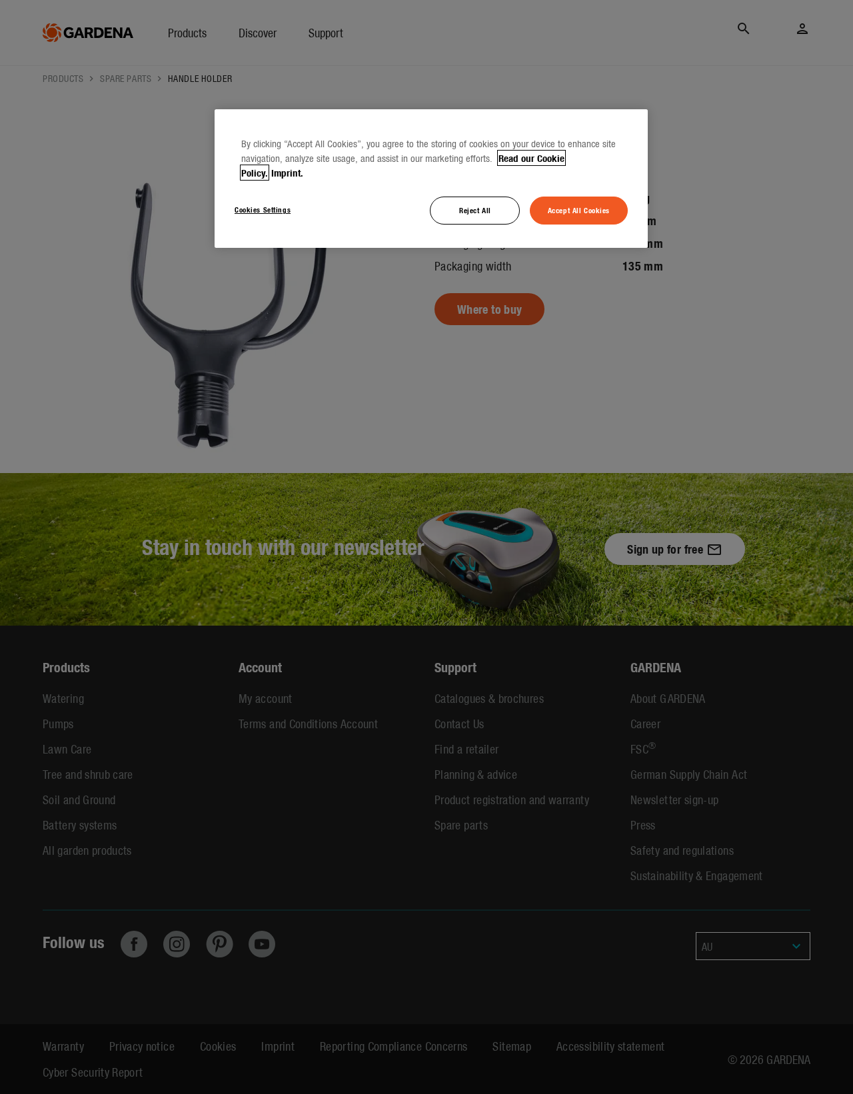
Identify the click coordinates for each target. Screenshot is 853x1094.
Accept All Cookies (579, 210)
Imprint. (287, 172)
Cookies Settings (263, 209)
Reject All (475, 210)
